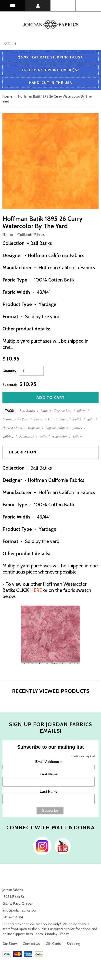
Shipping (73, 943)
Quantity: (9, 371)
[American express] (28, 953)
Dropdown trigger (37, 5)
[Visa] (6, 953)
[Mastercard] (17, 953)
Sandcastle (26, 436)
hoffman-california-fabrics (64, 427)
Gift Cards (53, 943)
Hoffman (34, 427)
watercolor (59, 436)
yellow (77, 436)
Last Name (48, 791)
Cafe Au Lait (62, 410)
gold (90, 419)
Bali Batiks (27, 410)
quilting (7, 436)
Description (22, 452)
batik (44, 410)
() (88, 5)
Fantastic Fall (43, 419)
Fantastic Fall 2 (70, 419)
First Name (49, 774)
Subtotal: (9, 385)
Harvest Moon (12, 427)
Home (7, 96)
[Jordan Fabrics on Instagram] (41, 846)
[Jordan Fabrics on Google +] (61, 846)
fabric (81, 410)
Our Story (9, 943)
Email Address (48, 761)
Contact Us (31, 943)
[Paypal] (39, 953)
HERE (36, 590)
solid (43, 436)
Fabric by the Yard (15, 419)
